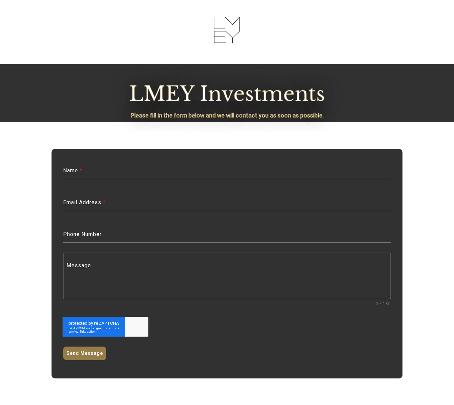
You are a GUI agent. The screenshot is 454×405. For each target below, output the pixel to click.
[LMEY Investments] (227, 45)
